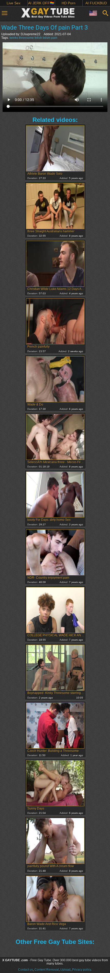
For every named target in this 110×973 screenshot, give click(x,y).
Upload (65, 969)
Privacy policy (81, 969)
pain (54, 38)
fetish (38, 38)
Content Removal (47, 969)
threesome (26, 38)
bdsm (46, 38)
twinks (13, 38)
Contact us (25, 969)
